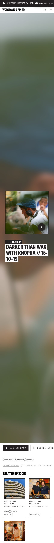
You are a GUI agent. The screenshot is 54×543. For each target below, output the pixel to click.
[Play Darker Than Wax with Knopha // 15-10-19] (41, 227)
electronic (9, 459)
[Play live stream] (3, 3)
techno (29, 459)
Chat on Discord (46, 3)
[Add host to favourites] (21, 466)
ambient (20, 459)
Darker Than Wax (11, 466)
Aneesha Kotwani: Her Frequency (27, 3)
